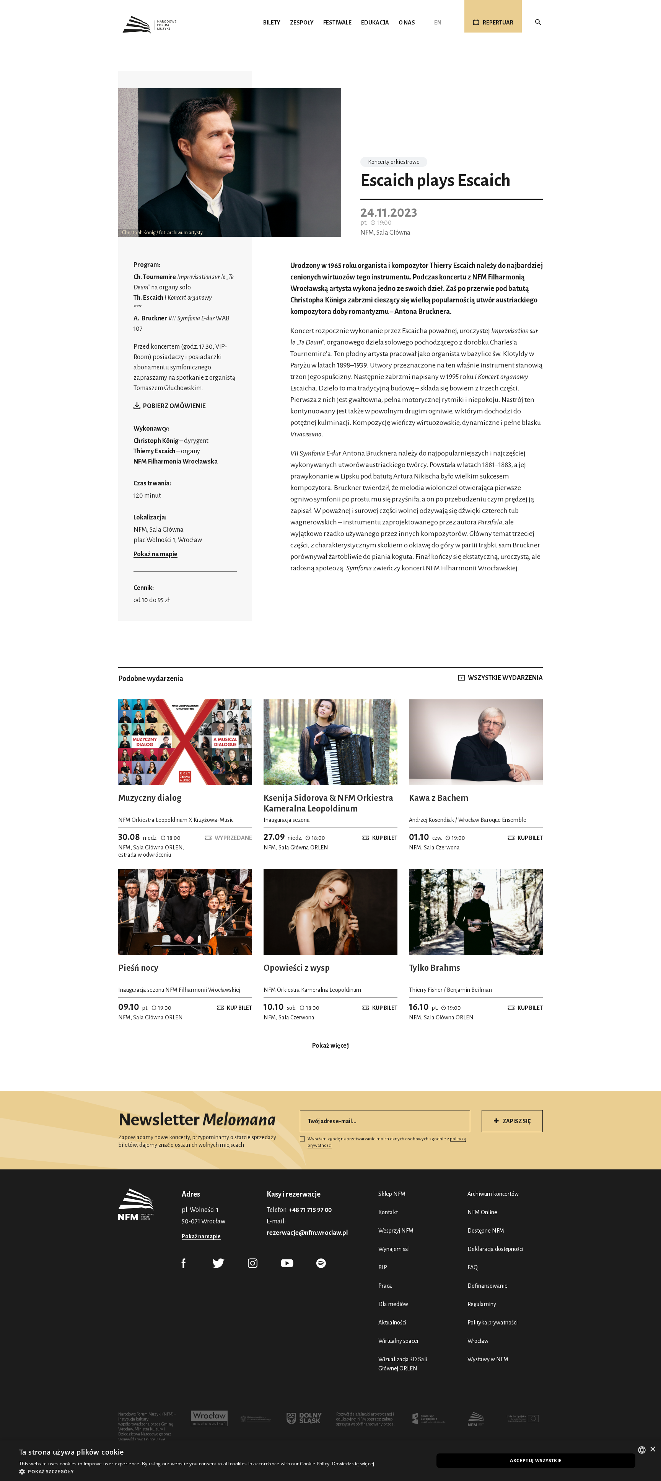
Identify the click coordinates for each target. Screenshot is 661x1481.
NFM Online (482, 1212)
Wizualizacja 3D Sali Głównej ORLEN (402, 1364)
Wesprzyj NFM (396, 1231)
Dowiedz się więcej (353, 1463)
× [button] (652, 1449)
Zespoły (302, 23)
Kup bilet (384, 838)
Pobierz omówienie (174, 406)
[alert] (330, 1460)
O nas (407, 23)
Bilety (271, 23)
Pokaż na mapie (155, 554)
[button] (196, 1471)
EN (437, 23)
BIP (382, 1267)
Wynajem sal (394, 1249)
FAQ (472, 1267)
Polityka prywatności (492, 1322)
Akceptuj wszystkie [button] (536, 1460)
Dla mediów (393, 1304)
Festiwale (337, 23)
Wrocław (477, 1341)
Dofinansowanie (487, 1286)
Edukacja (375, 23)
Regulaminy (481, 1304)
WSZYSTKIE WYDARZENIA (505, 677)
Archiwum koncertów (493, 1194)
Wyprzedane (233, 838)
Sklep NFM (391, 1194)
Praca (385, 1286)
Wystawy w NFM (487, 1359)
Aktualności (392, 1322)
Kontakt (388, 1212)
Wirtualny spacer (398, 1341)
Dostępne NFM (485, 1231)
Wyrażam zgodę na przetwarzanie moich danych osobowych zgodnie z (387, 1142)
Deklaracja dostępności (495, 1249)
